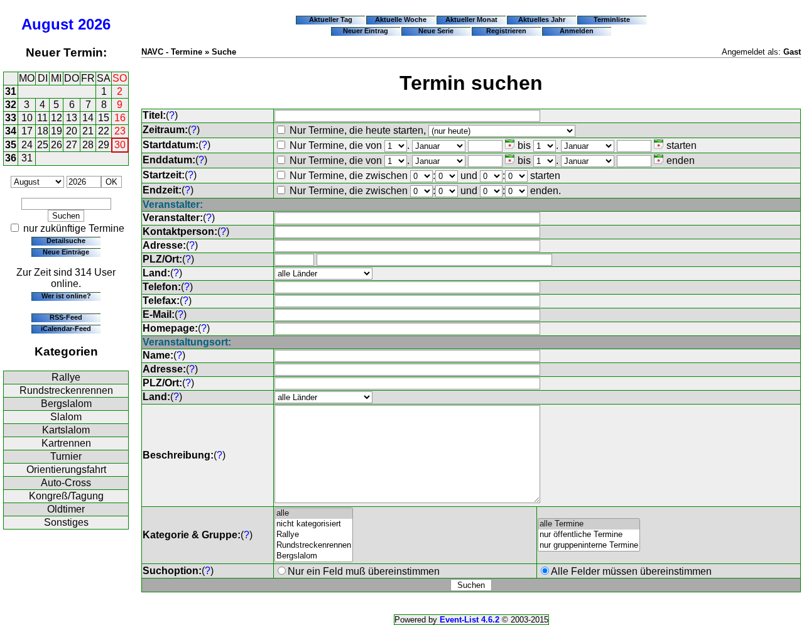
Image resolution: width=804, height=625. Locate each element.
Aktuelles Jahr (541, 19)
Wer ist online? (66, 296)
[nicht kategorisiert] (313, 524)
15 (103, 117)
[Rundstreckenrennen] (313, 545)
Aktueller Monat (471, 19)
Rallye (66, 377)
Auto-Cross (66, 482)
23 (120, 131)
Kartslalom (66, 430)
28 (88, 144)
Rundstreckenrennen (66, 390)
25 (42, 144)
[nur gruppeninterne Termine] (588, 545)
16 (120, 117)
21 (88, 131)
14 (88, 117)
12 (56, 117)
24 (27, 144)
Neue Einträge (66, 252)
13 (71, 117)
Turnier (66, 456)
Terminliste (612, 19)
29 (103, 144)
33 (10, 117)
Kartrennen (66, 443)
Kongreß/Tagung (66, 496)
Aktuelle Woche (400, 19)
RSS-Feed (66, 317)
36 (10, 158)
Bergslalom (66, 403)
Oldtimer (66, 509)
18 (42, 131)
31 (10, 91)
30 (120, 144)
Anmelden (577, 31)
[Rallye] (313, 535)
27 (71, 144)
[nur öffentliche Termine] (588, 535)
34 (10, 131)
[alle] (313, 513)
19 (56, 131)
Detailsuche (65, 240)
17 (27, 131)
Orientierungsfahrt (66, 469)
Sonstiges (66, 522)
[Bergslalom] (313, 556)
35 (10, 144)
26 (56, 144)
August (47, 24)
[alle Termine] (588, 524)
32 (10, 104)
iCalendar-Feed (66, 328)
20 (71, 131)
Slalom (66, 416)
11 (42, 117)
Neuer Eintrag (365, 31)
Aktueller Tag (330, 19)
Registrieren (506, 31)
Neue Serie (436, 31)
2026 (94, 24)
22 (103, 131)
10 (27, 117)
